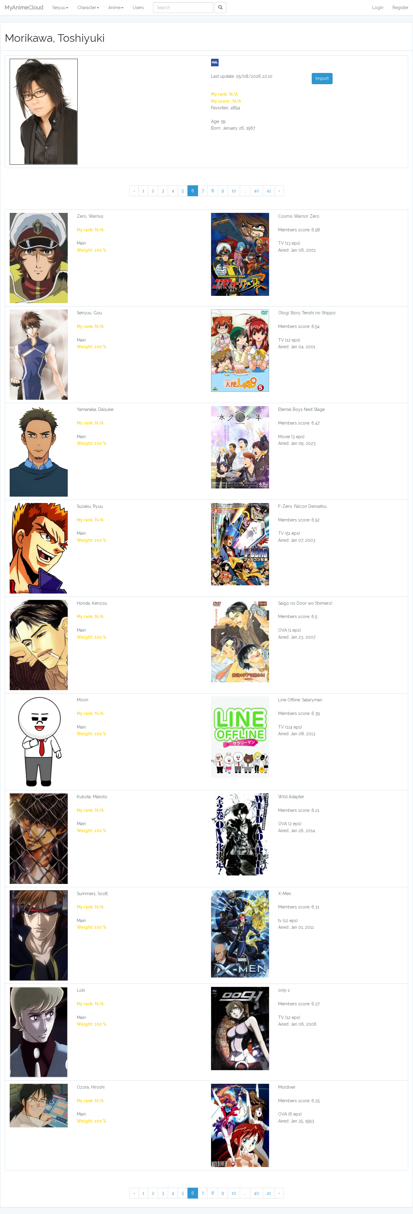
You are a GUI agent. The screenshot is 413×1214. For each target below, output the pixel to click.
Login (377, 7)
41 (269, 190)
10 (234, 190)
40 (256, 190)
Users (138, 7)
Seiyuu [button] (58, 7)
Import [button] (322, 78)
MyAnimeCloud (24, 7)
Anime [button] (114, 7)
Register (400, 7)
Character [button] (86, 7)
